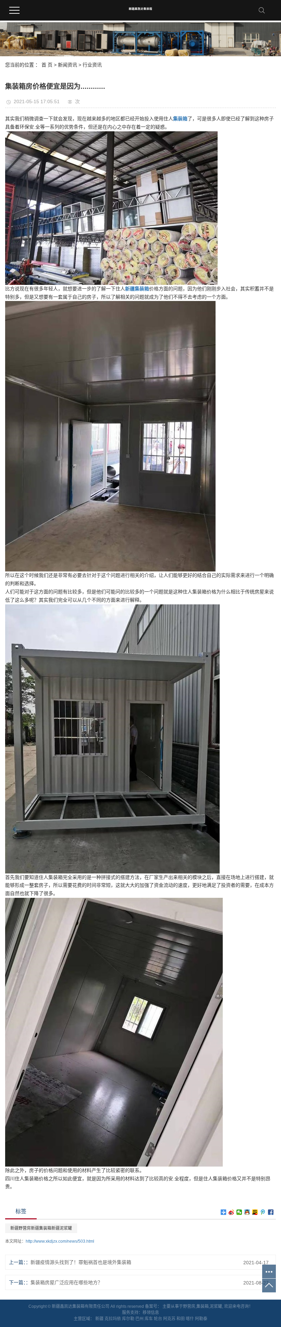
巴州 (139, 1318)
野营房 (189, 1306)
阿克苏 (169, 1318)
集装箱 (202, 1306)
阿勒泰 (201, 1318)
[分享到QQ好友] (247, 1212)
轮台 (158, 1318)
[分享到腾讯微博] (263, 1212)
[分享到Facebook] (271, 1212)
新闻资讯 (67, 65)
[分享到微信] (239, 1212)
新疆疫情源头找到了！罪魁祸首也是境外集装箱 (80, 1262)
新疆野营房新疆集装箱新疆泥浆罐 (41, 1228)
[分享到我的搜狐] (255, 1212)
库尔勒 (128, 1318)
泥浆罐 (216, 1306)
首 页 (46, 65)
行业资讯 (92, 65)
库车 (149, 1318)
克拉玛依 (113, 1318)
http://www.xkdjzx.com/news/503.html (60, 1241)
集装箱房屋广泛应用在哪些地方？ (66, 1282)
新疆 (99, 1318)
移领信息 (151, 1312)
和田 (180, 1318)
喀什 (190, 1318)
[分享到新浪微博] (231, 1212)
